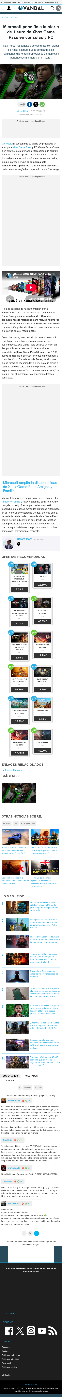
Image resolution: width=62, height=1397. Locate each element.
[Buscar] (52, 8)
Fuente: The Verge (13, 770)
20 (30, 1233)
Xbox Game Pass (22, 147)
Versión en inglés (31, 1384)
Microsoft (7, 143)
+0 (29, 1100)
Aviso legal (6, 1363)
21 (36, 1233)
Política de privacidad (10, 1359)
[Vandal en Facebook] (9, 1330)
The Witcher (39, 2)
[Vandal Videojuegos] (31, 7)
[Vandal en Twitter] (20, 1330)
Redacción (6, 1347)
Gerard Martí (23, 111)
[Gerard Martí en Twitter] (18, 544)
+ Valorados (31, 1076)
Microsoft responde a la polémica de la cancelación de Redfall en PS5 (15, 881)
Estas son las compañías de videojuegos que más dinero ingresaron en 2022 (44, 850)
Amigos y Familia (11, 501)
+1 (21, 1140)
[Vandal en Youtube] (42, 1330)
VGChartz (6, 1375)
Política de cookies (9, 1367)
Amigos (10, 1080)
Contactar (6, 1351)
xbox (16, 823)
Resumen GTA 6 (10, 2)
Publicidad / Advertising (11, 1355)
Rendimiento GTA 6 (25, 2)
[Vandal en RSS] (52, 1330)
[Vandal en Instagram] (31, 1330)
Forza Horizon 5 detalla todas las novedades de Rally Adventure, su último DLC (15, 850)
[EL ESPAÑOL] (59, 8)
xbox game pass (28, 823)
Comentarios (10, 1076)
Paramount (49, 2)
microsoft (7, 823)
